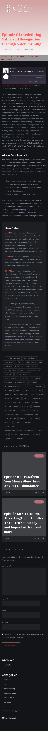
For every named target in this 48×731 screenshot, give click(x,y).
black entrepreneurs (34, 362)
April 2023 (8, 665)
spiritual (14, 434)
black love (8, 366)
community (8, 374)
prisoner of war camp (31, 414)
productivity (9, 697)
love (6, 684)
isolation (7, 394)
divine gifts (35, 378)
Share (42, 82)
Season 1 (7, 50)
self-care (27, 422)
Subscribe (33, 82)
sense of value (9, 426)
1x (16, 78)
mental (26, 398)
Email (4, 611)
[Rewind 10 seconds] (12, 78)
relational (7, 422)
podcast (33, 410)
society (40, 430)
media (17, 398)
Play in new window (23, 85)
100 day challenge (13, 358)
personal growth (10, 410)
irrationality (37, 390)
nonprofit (36, 406)
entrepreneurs (20, 382)
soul (5, 434)
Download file (7, 85)
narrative (16, 402)
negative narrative (11, 406)
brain (22, 370)
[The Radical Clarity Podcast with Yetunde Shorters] (21, 8)
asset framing (9, 362)
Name (5, 599)
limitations (8, 398)
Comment (6, 566)
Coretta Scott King (11, 378)
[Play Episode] (5, 76)
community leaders (23, 374)
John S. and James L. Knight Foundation (28, 394)
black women (31, 366)
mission (7, 402)
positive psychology (11, 414)
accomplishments (30, 358)
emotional (8, 382)
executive (33, 382)
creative (25, 378)
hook (18, 390)
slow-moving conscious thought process (19, 430)
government (38, 386)
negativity (25, 406)
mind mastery (9, 689)
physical (23, 410)
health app (8, 390)
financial (27, 386)
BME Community (10, 370)
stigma (35, 434)
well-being (20, 438)
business (7, 680)
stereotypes (25, 434)
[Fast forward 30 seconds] (20, 78)
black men (19, 366)
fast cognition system (12, 386)
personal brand (10, 693)
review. (17, 422)
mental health (38, 398)
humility (26, 390)
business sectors (33, 370)
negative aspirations (31, 402)
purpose (23, 418)
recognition (34, 418)
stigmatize (8, 438)
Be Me (20, 362)
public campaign (10, 418)
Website (5, 622)
